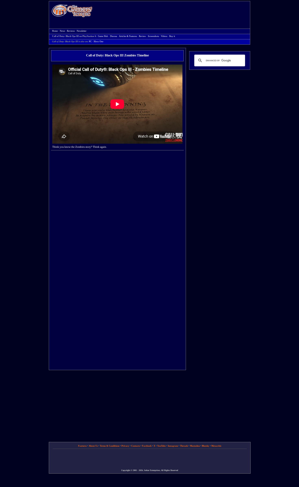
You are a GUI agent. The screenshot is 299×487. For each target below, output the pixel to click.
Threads (184, 446)
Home (72, 10)
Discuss (113, 36)
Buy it (172, 36)
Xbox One (98, 41)
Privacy (125, 446)
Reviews (71, 31)
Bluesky (205, 446)
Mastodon (195, 446)
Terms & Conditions (109, 446)
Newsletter (81, 31)
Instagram (173, 446)
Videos (164, 36)
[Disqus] (117, 205)
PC (90, 41)
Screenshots (153, 36)
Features (82, 446)
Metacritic (216, 446)
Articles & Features (128, 36)
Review (142, 36)
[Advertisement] (173, 11)
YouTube (161, 446)
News (62, 31)
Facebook (147, 446)
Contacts (135, 446)
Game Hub (103, 36)
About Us (93, 446)
